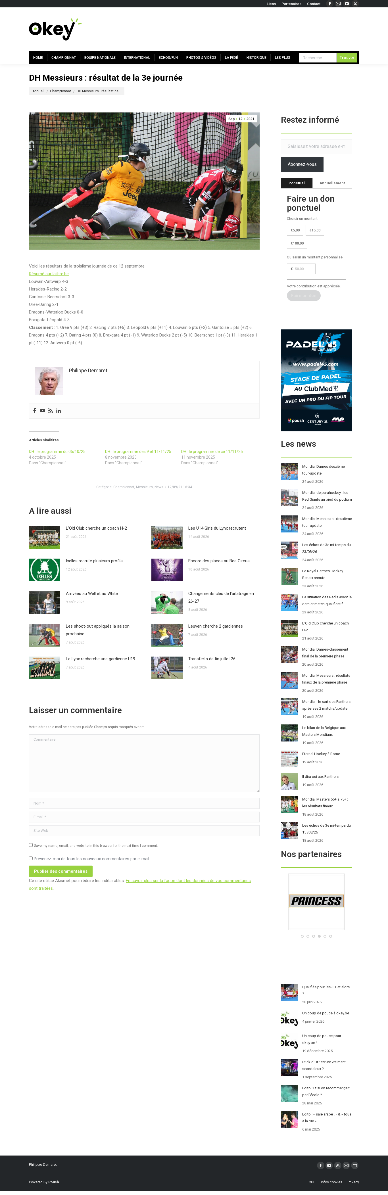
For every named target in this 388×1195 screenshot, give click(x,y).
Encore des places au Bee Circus (219, 560)
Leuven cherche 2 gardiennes (215, 626)
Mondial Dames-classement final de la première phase (325, 652)
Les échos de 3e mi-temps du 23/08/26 (326, 548)
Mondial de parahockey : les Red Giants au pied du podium (327, 496)
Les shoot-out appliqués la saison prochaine (98, 630)
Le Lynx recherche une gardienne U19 (100, 658)
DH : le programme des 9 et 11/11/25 (138, 451)
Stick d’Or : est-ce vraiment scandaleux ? (324, 1065)
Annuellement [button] (332, 183)
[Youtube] (42, 411)
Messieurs (144, 487)
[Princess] (316, 929)
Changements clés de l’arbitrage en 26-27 (221, 597)
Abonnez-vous (302, 164)
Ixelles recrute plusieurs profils (94, 560)
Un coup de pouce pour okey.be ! (321, 1039)
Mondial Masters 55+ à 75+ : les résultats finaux (325, 802)
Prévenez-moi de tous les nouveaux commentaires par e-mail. (92, 858)
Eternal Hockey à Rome (321, 754)
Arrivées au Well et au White (92, 593)
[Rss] (50, 411)
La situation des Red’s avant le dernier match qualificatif (327, 600)
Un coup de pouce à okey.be (325, 1013)
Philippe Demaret (43, 1164)
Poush (53, 1182)
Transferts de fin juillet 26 (211, 658)
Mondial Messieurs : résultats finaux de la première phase (326, 678)
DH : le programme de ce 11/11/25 (212, 451)
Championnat (123, 487)
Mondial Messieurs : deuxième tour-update (327, 522)
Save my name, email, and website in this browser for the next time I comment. (96, 846)
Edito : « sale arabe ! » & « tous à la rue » (326, 1117)
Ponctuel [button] (297, 183)
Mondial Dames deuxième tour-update (323, 469)
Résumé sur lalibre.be (49, 273)
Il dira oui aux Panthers (320, 776)
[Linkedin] (58, 411)
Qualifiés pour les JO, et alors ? (326, 990)
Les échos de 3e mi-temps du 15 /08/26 (326, 828)
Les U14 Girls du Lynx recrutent (217, 528)
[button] (302, 936)
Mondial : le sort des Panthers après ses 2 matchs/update (326, 705)
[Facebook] (34, 411)
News (159, 487)
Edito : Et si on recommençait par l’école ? (326, 1091)
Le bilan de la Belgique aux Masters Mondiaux (324, 731)
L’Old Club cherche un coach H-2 (96, 528)
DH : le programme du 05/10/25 (57, 451)
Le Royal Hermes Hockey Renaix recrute (322, 574)
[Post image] (44, 537)
